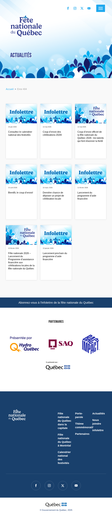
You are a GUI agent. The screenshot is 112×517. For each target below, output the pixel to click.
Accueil (10, 89)
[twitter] (81, 8)
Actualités (98, 413)
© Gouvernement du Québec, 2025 (56, 510)
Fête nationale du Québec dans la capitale (64, 421)
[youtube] (89, 8)
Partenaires (82, 433)
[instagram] (75, 8)
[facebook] (67, 8)
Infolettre (98, 430)
